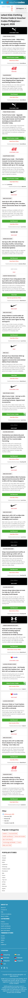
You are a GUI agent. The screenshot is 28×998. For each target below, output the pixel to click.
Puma (3, 875)
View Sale (14, 294)
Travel (19, 842)
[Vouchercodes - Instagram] (12, 9)
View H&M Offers (14, 97)
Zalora (3, 877)
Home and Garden (20, 836)
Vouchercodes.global (17, 974)
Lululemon (4, 864)
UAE (4, 964)
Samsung (4, 866)
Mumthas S (23, 300)
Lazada (4, 856)
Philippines (21, 8)
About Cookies (4, 916)
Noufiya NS (23, 462)
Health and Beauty (8, 836)
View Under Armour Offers (14, 649)
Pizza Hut (4, 886)
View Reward (14, 94)
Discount (6, 816)
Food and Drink (13, 833)
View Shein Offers (14, 261)
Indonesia (6, 958)
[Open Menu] (2, 2)
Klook (3, 890)
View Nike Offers (14, 224)
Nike (3, 873)
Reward (6, 818)
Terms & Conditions (6, 914)
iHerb (3, 862)
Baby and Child (7, 845)
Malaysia (19, 958)
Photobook (5, 871)
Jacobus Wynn (22, 264)
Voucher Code (8, 823)
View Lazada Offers (14, 686)
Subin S (24, 689)
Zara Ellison (23, 63)
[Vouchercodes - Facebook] (12, 7)
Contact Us (4, 910)
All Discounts (7, 814)
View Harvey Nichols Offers (14, 298)
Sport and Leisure (7, 839)
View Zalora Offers (14, 459)
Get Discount (14, 221)
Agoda (3, 888)
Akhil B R (24, 186)
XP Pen (4, 882)
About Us (3, 907)
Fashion (8, 7)
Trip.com (4, 880)
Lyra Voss (23, 226)
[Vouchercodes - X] (12, 11)
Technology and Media (9, 842)
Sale (5, 821)
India (18, 955)
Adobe (3, 884)
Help (2, 912)
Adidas (4, 860)
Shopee (4, 858)
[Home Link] (15, 2)
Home (3, 7)
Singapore (20, 961)
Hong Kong (6, 955)
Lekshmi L (23, 804)
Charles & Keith (6, 869)
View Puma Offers (14, 60)
